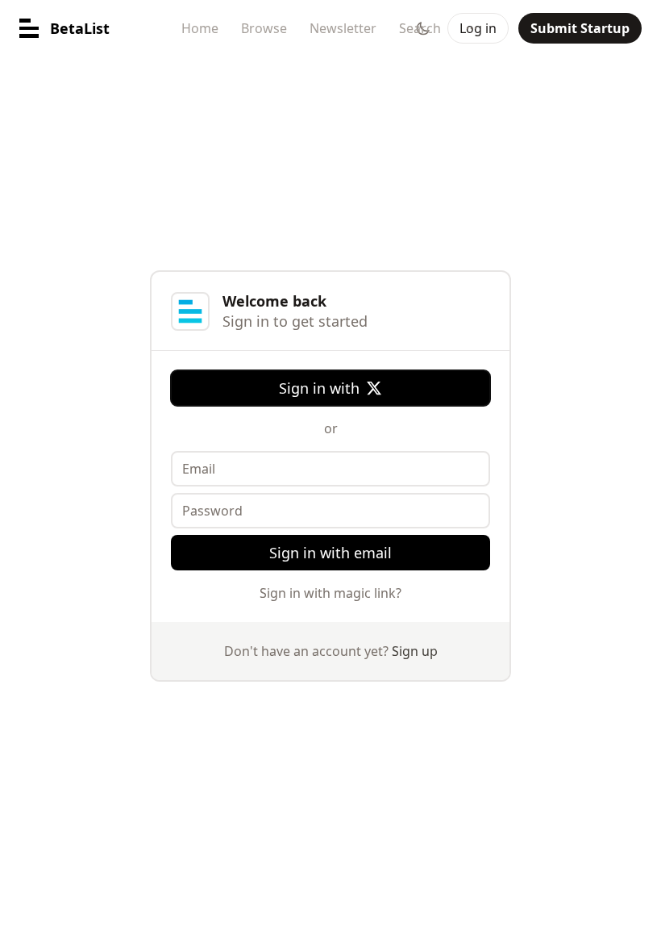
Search (420, 28)
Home (199, 28)
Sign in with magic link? (330, 593)
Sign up (415, 651)
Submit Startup (580, 28)
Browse (264, 28)
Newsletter (343, 28)
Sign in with (319, 388)
